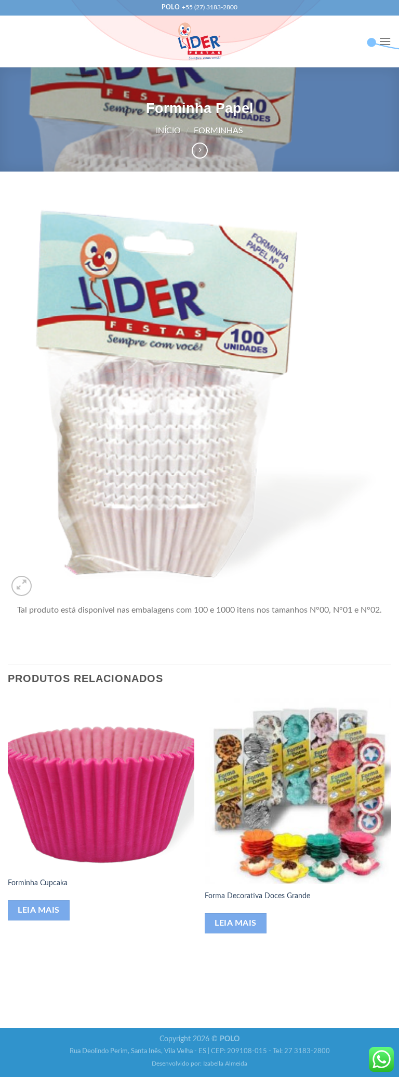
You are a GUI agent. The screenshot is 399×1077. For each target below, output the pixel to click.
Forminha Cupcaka (38, 883)
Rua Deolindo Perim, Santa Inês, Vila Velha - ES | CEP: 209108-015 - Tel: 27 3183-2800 (200, 1051)
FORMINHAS (218, 130)
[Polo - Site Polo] (199, 41)
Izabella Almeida (225, 1064)
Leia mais (38, 910)
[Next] (390, 862)
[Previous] (8, 862)
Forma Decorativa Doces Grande (257, 896)
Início (168, 130)
